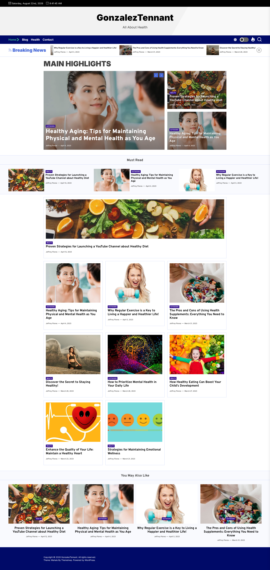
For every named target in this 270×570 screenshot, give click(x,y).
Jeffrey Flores (63, 52)
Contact (48, 39)
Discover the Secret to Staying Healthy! (162, 48)
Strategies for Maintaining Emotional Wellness (134, 451)
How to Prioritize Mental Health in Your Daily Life (218, 48)
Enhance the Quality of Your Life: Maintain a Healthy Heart (69, 451)
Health (35, 39)
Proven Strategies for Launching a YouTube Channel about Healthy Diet (195, 98)
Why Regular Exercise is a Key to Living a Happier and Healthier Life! (237, 176)
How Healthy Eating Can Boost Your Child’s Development (195, 384)
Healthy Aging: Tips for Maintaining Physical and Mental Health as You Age (100, 135)
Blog (25, 39)
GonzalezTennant (135, 17)
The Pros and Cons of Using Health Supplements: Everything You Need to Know (92, 48)
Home (12, 39)
